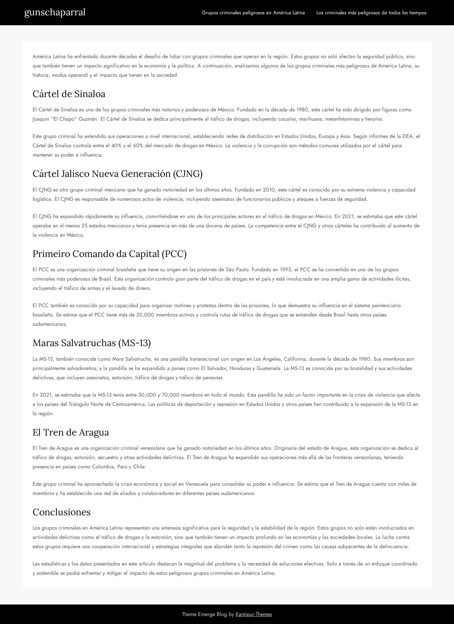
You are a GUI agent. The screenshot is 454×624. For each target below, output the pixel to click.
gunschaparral (55, 12)
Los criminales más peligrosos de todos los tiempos (371, 12)
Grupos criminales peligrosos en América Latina (253, 12)
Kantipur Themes (254, 614)
